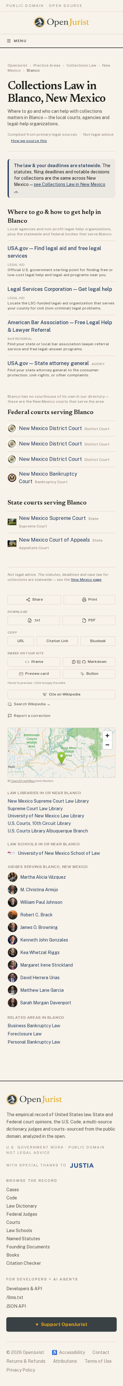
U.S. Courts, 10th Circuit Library (39, 823)
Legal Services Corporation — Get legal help (60, 289)
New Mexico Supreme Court (52, 518)
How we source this (29, 141)
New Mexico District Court (50, 428)
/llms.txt (14, 1297)
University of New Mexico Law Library (46, 815)
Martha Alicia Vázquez (43, 877)
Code (11, 1197)
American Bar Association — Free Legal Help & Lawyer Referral (60, 326)
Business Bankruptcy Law (34, 1025)
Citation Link (57, 641)
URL (20, 641)
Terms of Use (98, 1361)
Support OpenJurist (61, 1324)
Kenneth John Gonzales (44, 939)
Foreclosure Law (25, 1033)
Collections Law (81, 65)
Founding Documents (28, 1246)
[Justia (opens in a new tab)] (82, 1165)
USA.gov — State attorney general (48, 363)
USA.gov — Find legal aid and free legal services (54, 252)
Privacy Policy (20, 1369)
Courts (13, 1222)
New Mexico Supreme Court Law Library (48, 801)
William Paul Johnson (41, 902)
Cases (12, 1189)
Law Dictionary (21, 1206)
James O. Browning (39, 927)
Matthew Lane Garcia (42, 990)
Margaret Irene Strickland (46, 965)
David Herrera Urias (40, 977)
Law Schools (19, 1230)
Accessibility (68, 1352)
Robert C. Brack (36, 914)
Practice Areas (47, 65)
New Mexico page (86, 579)
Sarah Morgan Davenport (45, 1002)
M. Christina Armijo (39, 889)
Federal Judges (21, 1214)
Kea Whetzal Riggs (40, 952)
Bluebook (98, 641)
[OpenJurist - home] (62, 22)
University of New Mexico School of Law (59, 853)
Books (12, 1255)
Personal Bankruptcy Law (34, 1042)
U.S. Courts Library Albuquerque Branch (48, 830)
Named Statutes (23, 1238)
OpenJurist (17, 65)
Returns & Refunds (25, 1361)
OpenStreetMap (23, 781)
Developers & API (24, 1288)
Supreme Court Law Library (35, 808)
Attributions (65, 1361)
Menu (20, 41)
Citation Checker (23, 1263)
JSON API (16, 1306)
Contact (100, 1352)
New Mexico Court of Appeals (54, 540)
